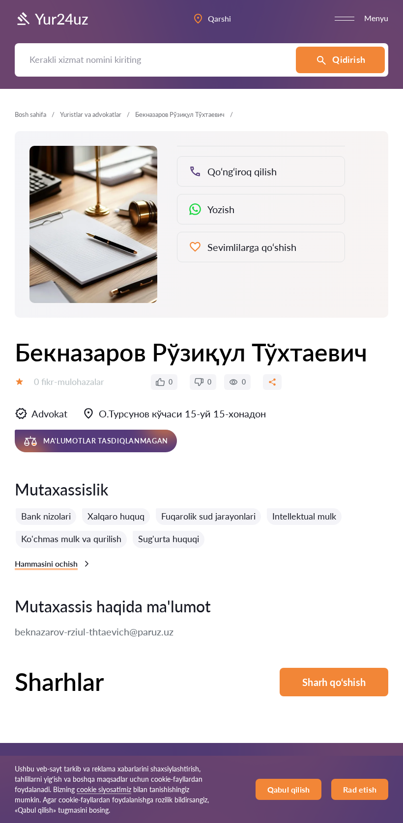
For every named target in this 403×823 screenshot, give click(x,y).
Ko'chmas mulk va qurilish (71, 538)
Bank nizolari (46, 516)
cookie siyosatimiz (104, 789)
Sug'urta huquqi (168, 538)
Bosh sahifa (30, 114)
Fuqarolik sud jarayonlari (208, 516)
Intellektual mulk (304, 516)
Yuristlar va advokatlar (90, 114)
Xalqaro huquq (115, 516)
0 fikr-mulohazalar (69, 381)
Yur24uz (61, 18)
